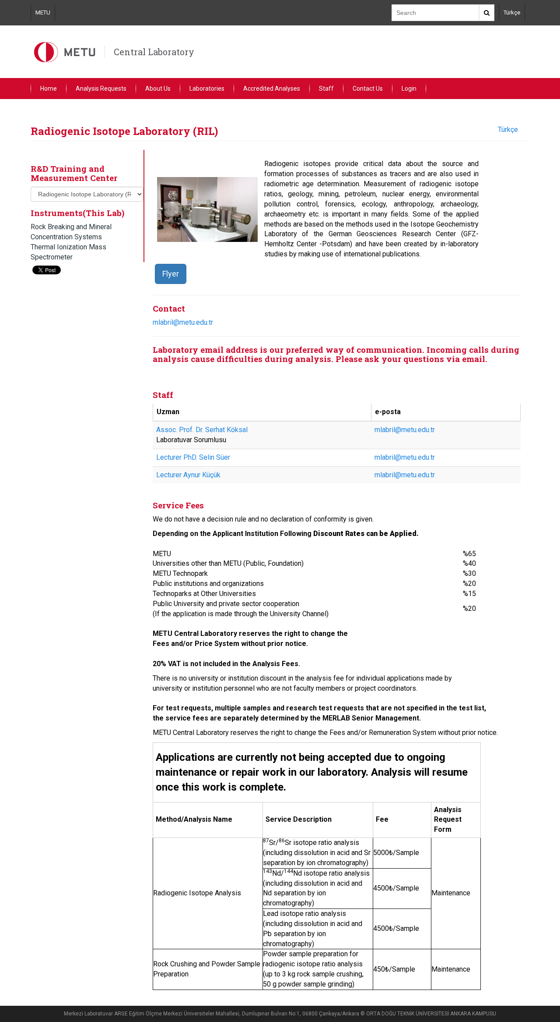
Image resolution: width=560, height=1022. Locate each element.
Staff (326, 88)
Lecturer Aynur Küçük (188, 475)
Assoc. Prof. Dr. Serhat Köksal (202, 430)
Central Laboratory (154, 51)
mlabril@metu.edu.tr (183, 322)
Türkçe (512, 12)
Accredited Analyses (271, 88)
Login (409, 88)
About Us (158, 88)
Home (48, 88)
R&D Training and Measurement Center (74, 173)
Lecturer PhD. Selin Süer (193, 457)
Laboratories (206, 88)
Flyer (170, 273)
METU (42, 12)
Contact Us (368, 88)
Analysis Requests (101, 88)
